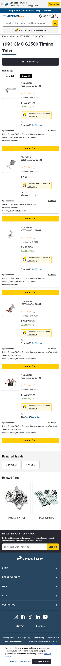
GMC (12, 36)
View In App (54, 4)
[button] (30, 4)
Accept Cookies (41, 661)
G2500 (20, 36)
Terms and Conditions (13, 641)
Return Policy (39, 638)
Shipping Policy (8, 638)
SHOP (5, 568)
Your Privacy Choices (20, 661)
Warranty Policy (24, 638)
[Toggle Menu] (4, 16)
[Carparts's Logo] (15, 16)
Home (5, 36)
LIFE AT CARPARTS (11, 577)
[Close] (56, 650)
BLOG (5, 596)
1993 (28, 36)
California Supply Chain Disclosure (43, 641)
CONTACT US (8, 605)
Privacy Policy (53, 638)
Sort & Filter (28, 61)
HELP (4, 586)
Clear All (26, 76)
